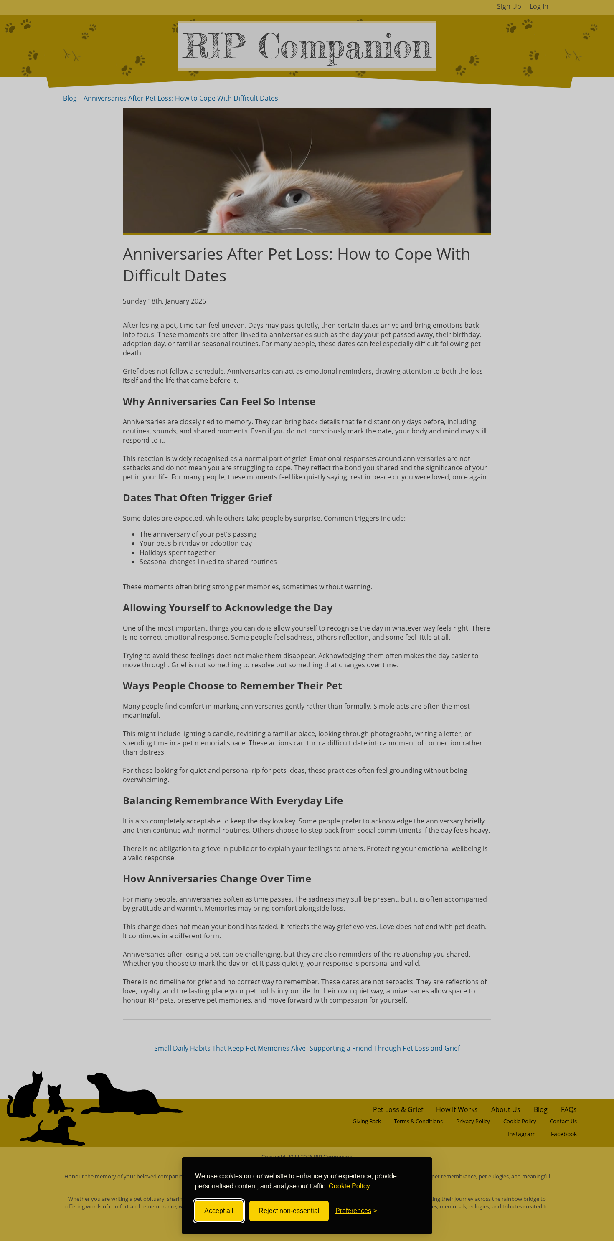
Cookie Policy (349, 1185)
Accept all (218, 1210)
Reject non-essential (289, 1210)
